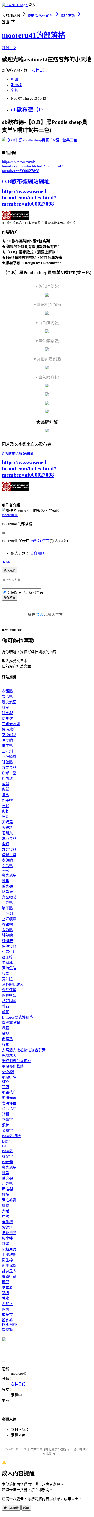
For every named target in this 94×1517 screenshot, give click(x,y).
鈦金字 (7, 1156)
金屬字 (7, 1130)
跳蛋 (5, 1244)
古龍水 (7, 1304)
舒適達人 (9, 1271)
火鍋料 (7, 828)
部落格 (16, 85)
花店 (5, 1087)
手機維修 (9, 1255)
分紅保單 (9, 990)
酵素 (5, 974)
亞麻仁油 (9, 952)
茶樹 (5, 1293)
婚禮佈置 (9, 1098)
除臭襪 (7, 713)
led (4, 1146)
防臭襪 (7, 718)
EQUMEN (10, 1324)
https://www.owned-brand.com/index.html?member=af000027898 (29, 198)
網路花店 (9, 1092)
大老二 (7, 1211)
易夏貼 (7, 740)
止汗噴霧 (9, 757)
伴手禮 (7, 800)
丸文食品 (9, 768)
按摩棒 (7, 1238)
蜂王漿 (7, 957)
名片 (14, 90)
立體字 (7, 1120)
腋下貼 (7, 746)
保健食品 (9, 946)
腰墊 (5, 1034)
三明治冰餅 (11, 724)
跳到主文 (9, 48)
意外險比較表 (13, 984)
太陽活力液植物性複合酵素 (24, 1050)
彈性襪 (7, 1189)
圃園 (5, 1309)
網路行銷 (9, 1276)
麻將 (5, 1206)
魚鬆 (5, 784)
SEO (5, 1082)
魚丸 (5, 817)
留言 (46, 541)
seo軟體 (8, 1072)
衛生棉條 (9, 1266)
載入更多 (10, 570)
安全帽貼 (9, 735)
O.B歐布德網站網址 (26, 181)
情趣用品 (9, 1233)
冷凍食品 (9, 838)
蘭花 (5, 1012)
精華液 (7, 1287)
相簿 (14, 79)
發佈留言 (10, 598)
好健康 (7, 941)
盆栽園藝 (9, 1001)
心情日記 (39, 70)
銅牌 (5, 1125)
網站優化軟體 (13, 1066)
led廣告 (7, 1151)
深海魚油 (9, 968)
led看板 (7, 1162)
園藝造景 (9, 995)
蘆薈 (5, 1282)
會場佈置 (9, 1103)
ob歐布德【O (27, 110)
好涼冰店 (9, 729)
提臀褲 (7, 1330)
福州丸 (7, 833)
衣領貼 (7, 691)
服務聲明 (49, 1454)
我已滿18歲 (11, 1508)
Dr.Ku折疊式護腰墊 (17, 1017)
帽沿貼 (7, 697)
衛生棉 (7, 1260)
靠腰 (5, 1028)
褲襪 (5, 1195)
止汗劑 (7, 751)
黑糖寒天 (9, 1055)
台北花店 (9, 1109)
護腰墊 (7, 1039)
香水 (5, 1298)
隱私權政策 (80, 1449)
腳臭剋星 (9, 702)
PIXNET (21, 1449)
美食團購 (37, 553)
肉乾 (5, 811)
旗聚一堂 (9, 773)
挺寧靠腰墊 (11, 1023)
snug (5, 870)
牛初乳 (7, 963)
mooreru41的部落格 (33, 35)
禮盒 (5, 795)
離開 (26, 1508)
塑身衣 (7, 1315)
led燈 (6, 1141)
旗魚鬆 (7, 778)
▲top (6, 561)
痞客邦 (35, 541)
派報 (5, 1114)
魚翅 (5, 844)
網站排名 (9, 1077)
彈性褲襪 (9, 1200)
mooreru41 (10, 515)
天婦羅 (7, 822)
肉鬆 (5, 789)
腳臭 (5, 707)
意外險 (7, 979)
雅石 (5, 1006)
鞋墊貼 (7, 762)
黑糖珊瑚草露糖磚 (16, 1061)
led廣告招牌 (11, 1136)
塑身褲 (7, 1320)
